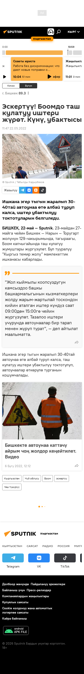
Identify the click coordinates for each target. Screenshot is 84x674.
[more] (76, 342)
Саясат (32, 546)
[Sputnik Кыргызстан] (13, 33)
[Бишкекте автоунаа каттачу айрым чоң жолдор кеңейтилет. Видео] (42, 410)
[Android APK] (16, 631)
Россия (64, 546)
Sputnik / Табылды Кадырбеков (24, 182)
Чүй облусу (32, 478)
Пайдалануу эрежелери (48, 584)
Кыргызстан (11, 478)
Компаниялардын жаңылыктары (25, 596)
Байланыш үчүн (13, 590)
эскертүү (61, 478)
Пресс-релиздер (39, 590)
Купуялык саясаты (15, 602)
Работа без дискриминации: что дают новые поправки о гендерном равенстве (36, 69)
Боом (47, 478)
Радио (47, 546)
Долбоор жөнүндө (15, 584)
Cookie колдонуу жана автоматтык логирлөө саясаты (27, 610)
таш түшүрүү (11, 487)
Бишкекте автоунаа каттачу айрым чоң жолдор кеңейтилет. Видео (40, 451)
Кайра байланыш (14, 618)
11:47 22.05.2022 (14, 128)
